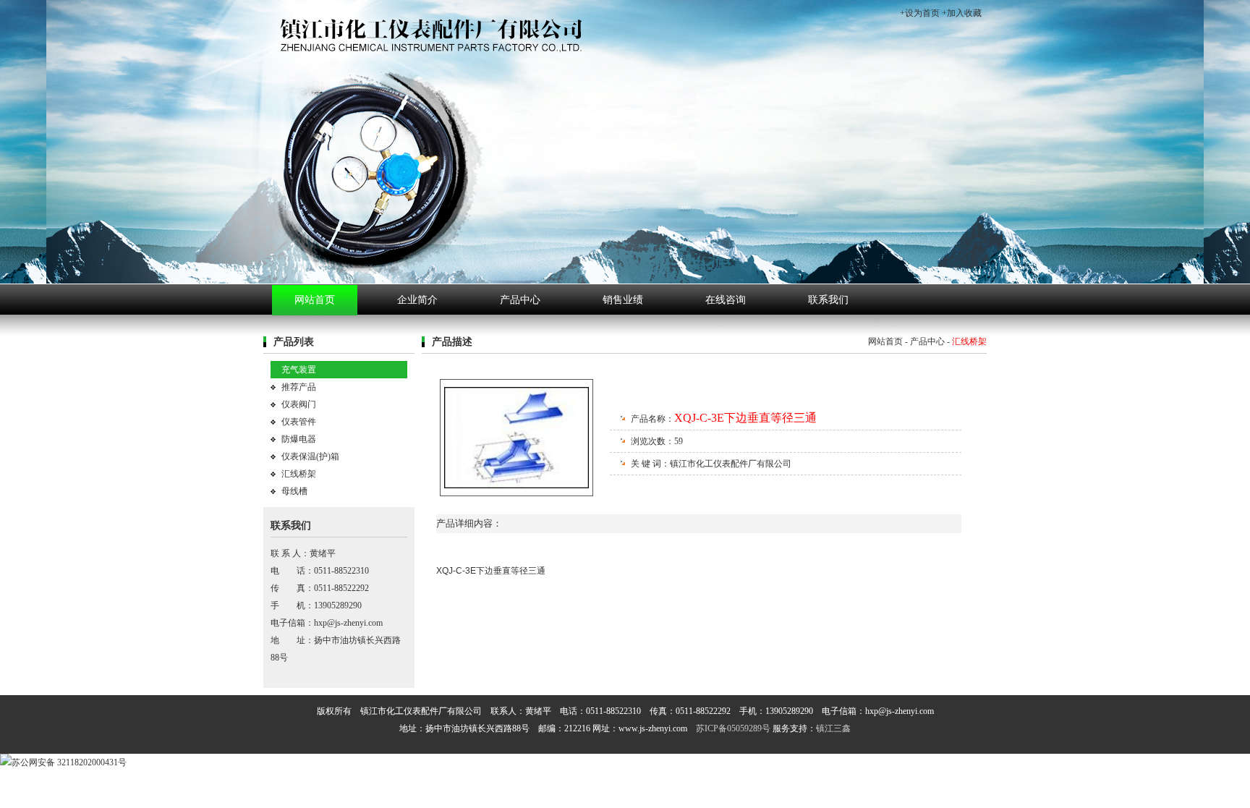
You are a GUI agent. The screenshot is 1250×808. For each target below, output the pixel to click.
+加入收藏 (962, 13)
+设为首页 (920, 13)
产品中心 (520, 299)
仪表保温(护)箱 (310, 456)
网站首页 (314, 299)
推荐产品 (298, 387)
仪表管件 (298, 422)
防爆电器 (298, 439)
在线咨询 (725, 299)
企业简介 (417, 299)
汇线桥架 (298, 474)
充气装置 (298, 370)
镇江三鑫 (833, 728)
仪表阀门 (298, 404)
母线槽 (294, 491)
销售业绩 (623, 299)
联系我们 (828, 299)
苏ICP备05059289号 (733, 728)
